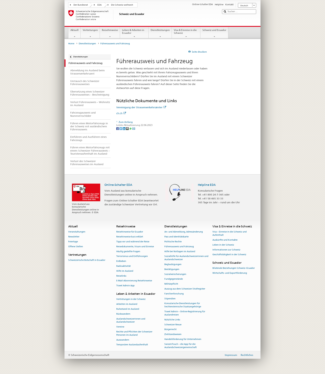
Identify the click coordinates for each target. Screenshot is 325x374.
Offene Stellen (75, 246)
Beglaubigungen (172, 264)
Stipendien (170, 298)
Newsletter (73, 236)
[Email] (133, 128)
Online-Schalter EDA (118, 184)
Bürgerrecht (170, 329)
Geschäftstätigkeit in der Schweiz (229, 254)
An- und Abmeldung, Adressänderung (183, 232)
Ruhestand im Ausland (127, 309)
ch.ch (119, 113)
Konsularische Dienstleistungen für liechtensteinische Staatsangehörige (182, 305)
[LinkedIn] (124, 128)
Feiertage (73, 241)
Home (71, 43)
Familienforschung (174, 293)
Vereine (120, 326)
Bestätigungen (171, 269)
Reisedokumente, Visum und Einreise (135, 246)
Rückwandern (123, 314)
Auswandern (122, 340)
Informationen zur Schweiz (226, 249)
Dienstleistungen (160, 30)
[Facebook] (118, 128)
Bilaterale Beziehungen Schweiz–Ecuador (233, 268)
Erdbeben (121, 261)
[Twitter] (121, 128)
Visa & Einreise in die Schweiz (185, 31)
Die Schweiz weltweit (122, 5)
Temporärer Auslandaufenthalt (132, 344)
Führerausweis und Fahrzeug (179, 246)
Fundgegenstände (173, 279)
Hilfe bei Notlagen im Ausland (179, 251)
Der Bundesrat (80, 5)
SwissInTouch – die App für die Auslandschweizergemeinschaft (180, 346)
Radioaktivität (123, 266)
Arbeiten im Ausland (126, 304)
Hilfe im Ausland (124, 271)
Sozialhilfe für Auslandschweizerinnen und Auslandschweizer (186, 258)
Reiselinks (121, 276)
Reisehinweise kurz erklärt (129, 236)
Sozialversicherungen (175, 274)
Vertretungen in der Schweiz (131, 299)
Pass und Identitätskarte (176, 236)
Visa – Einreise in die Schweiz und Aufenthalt (229, 233)
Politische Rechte (173, 241)
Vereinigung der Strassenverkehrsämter (139, 107)
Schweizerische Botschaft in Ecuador (86, 260)
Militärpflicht (171, 284)
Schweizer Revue (172, 324)
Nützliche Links (172, 319)
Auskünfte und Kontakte (224, 240)
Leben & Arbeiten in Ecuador (133, 31)
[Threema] (127, 128)
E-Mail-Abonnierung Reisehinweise (134, 280)
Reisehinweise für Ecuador (129, 232)
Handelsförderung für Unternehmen (182, 339)
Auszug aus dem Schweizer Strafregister (184, 288)
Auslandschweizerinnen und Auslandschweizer (130, 320)
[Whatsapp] (130, 128)
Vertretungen (90, 30)
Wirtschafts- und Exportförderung (229, 273)
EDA (99, 5)
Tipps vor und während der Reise (132, 241)
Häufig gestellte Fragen (128, 251)
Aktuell (74, 30)
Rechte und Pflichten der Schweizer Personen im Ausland (134, 333)
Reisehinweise (110, 30)
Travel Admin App (125, 285)
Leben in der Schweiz (223, 245)
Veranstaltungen (76, 232)
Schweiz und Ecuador (214, 30)
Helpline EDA (207, 184)
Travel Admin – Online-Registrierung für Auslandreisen (184, 313)
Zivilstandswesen (172, 334)
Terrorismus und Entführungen (132, 256)
